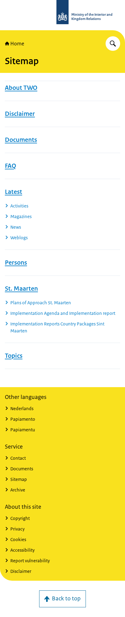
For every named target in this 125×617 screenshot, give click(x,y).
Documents (21, 140)
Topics (13, 356)
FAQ (10, 166)
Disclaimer (20, 114)
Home (17, 43)
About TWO (21, 88)
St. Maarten (21, 288)
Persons (16, 262)
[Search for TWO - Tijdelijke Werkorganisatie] (113, 43)
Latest (13, 192)
